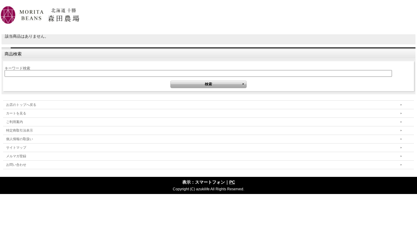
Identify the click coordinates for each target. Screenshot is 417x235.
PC (232, 182)
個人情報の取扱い (19, 139)
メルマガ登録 (16, 156)
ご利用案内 (14, 122)
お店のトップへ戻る (21, 104)
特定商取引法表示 (19, 130)
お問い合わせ (16, 164)
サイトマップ (16, 147)
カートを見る (16, 113)
